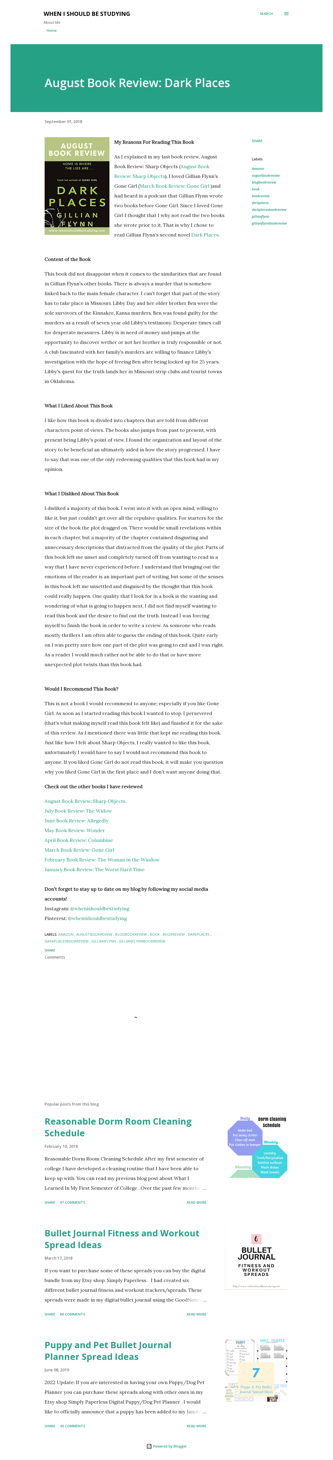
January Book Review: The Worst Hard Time (95, 869)
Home (52, 30)
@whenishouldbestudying (99, 908)
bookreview (261, 196)
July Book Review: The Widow (78, 811)
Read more (196, 1202)
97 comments (72, 1202)
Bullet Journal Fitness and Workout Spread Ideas (122, 1239)
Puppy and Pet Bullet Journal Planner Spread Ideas (108, 1351)
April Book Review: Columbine (79, 840)
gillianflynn (260, 216)
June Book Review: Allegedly (76, 821)
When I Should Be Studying (87, 14)
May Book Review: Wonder (75, 830)
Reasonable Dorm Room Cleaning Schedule (118, 1127)
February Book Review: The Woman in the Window (102, 860)
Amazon (258, 168)
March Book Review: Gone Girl (175, 186)
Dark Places (205, 235)
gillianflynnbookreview (269, 223)
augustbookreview (266, 175)
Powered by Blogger (169, 1446)
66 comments (72, 1314)
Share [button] (257, 140)
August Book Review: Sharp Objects (85, 801)
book (255, 189)
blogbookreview (264, 182)
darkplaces (260, 202)
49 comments (72, 1426)
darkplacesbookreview (269, 209)
